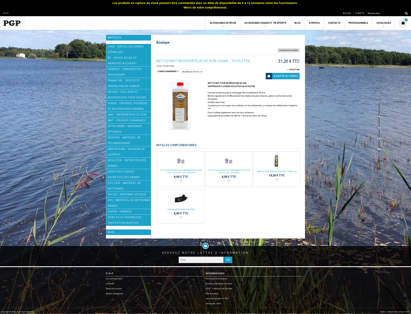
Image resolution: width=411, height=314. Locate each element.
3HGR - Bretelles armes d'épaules (126, 49)
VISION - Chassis (119, 212)
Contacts (334, 23)
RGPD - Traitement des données (219, 288)
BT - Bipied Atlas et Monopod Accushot (122, 60)
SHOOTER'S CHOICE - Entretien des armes (124, 174)
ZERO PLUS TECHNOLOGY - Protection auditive (125, 220)
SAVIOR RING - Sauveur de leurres (126, 152)
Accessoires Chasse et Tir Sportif (265, 23)
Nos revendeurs (212, 293)
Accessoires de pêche (223, 23)
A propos (314, 23)
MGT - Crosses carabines (126, 120)
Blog (298, 23)
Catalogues (383, 23)
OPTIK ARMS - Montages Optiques (125, 129)
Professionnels (358, 23)
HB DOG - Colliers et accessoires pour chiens (127, 94)
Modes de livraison (114, 288)
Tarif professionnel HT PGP (217, 298)
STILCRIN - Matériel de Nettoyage (124, 186)
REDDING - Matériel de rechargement (124, 140)
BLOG (111, 232)
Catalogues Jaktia (213, 303)
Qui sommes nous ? (114, 278)
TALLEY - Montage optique (127, 194)
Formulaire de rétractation (216, 278)
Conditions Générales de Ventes (219, 283)
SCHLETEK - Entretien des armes (127, 163)
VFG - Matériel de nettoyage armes (129, 203)
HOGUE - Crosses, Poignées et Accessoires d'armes (127, 106)
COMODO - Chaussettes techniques (125, 72)
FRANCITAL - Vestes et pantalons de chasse (124, 83)
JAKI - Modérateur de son (127, 115)
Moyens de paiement (114, 293)
